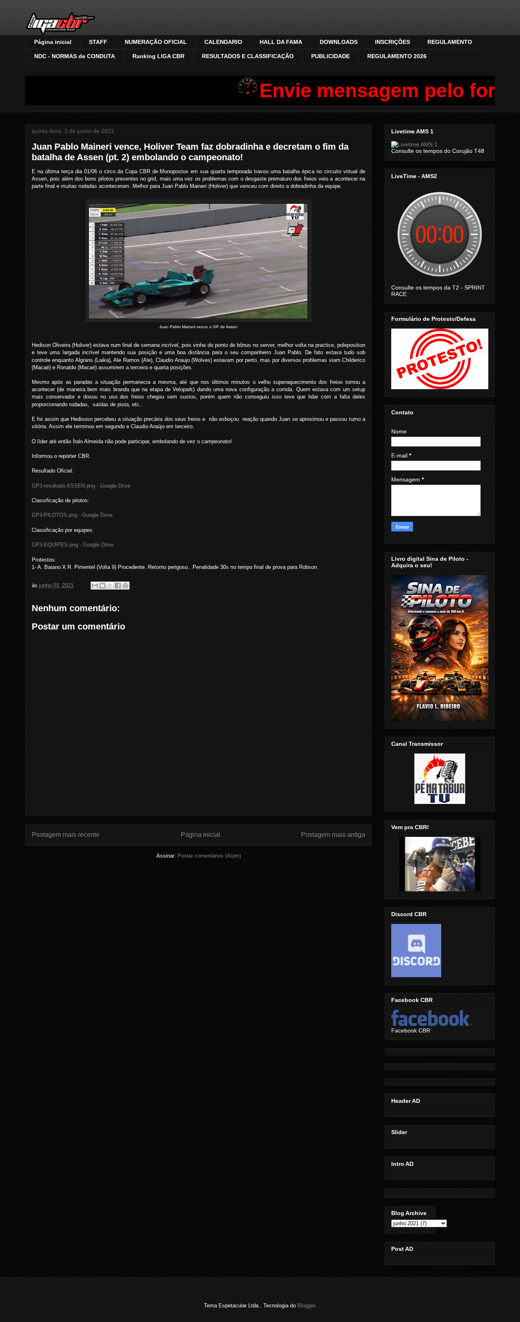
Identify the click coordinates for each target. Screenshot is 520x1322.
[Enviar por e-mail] (95, 586)
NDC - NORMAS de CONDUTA (74, 56)
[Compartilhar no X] (110, 586)
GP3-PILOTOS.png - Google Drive (72, 515)
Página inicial (53, 42)
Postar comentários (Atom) (209, 856)
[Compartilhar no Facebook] (118, 586)
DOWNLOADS (339, 42)
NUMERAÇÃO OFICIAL (156, 42)
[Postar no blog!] (102, 586)
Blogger (306, 1305)
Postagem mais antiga (333, 834)
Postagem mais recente (66, 834)
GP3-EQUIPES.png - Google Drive (72, 545)
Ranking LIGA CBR (158, 56)
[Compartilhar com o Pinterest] (125, 586)
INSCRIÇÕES (392, 42)
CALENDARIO (223, 42)
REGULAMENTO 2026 (397, 56)
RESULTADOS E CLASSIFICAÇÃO (248, 56)
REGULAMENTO (449, 42)
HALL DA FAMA (281, 42)
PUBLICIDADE (330, 56)
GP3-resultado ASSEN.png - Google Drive (81, 486)
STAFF (98, 42)
